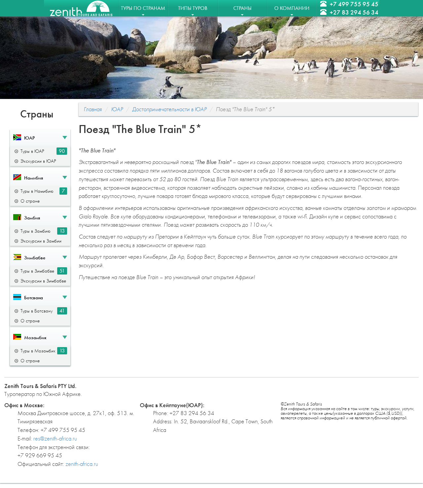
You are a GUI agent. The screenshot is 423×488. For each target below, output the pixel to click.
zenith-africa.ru (81, 464)
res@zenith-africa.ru (55, 438)
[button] (40, 137)
